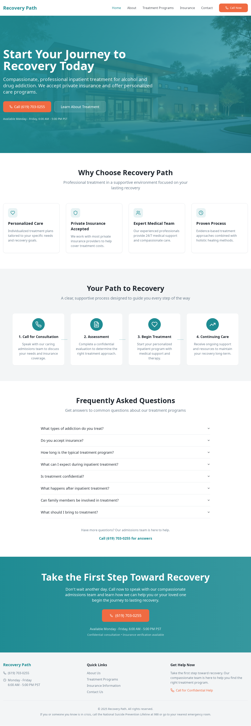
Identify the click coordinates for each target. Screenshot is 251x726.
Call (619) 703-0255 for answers (125, 538)
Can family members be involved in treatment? (80, 500)
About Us (94, 673)
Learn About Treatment (80, 106)
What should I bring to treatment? (69, 512)
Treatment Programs (158, 8)
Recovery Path (20, 8)
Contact (207, 8)
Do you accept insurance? (62, 440)
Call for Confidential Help (194, 690)
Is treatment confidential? (62, 476)
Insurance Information (104, 685)
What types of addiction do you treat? (72, 428)
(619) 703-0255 (128, 615)
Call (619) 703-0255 (29, 106)
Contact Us (95, 692)
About (131, 8)
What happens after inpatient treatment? (75, 488)
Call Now (236, 8)
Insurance (187, 8)
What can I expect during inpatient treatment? (79, 464)
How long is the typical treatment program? (77, 452)
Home (116, 8)
